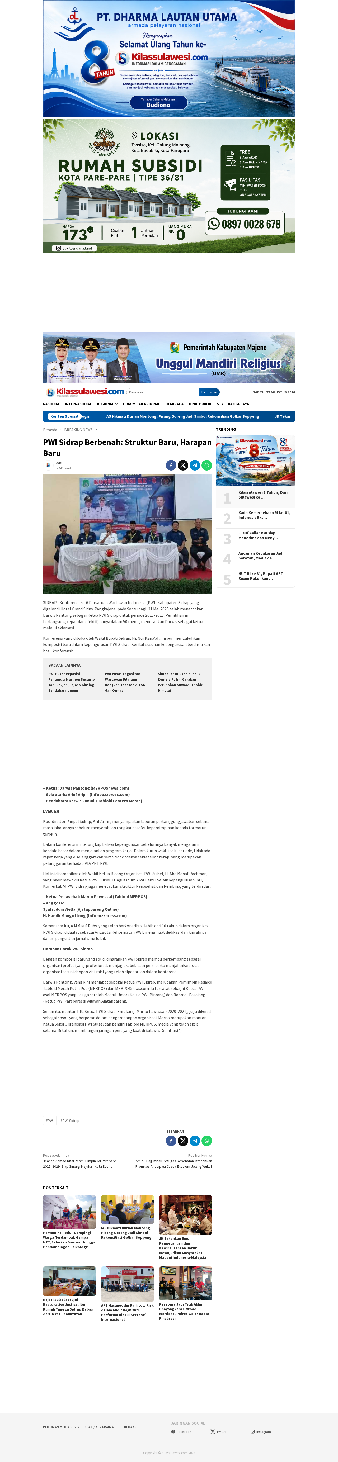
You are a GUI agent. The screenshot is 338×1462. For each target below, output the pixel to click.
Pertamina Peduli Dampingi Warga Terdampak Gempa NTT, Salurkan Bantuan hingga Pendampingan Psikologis (69, 1239)
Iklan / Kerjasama (98, 1427)
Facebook (184, 1432)
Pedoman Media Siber (61, 1427)
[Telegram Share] (195, 465)
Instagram (263, 1432)
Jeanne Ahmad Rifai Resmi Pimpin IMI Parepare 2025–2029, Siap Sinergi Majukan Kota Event (79, 1161)
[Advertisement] (169, 295)
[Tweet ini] (183, 465)
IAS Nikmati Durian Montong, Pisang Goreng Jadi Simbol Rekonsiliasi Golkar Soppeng (111, 416)
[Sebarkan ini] (171, 465)
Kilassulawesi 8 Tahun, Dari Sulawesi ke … (263, 495)
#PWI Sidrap (70, 1120)
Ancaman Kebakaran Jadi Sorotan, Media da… (260, 556)
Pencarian (209, 392)
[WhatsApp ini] (206, 465)
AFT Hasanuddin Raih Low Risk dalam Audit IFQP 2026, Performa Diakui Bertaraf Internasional (127, 1312)
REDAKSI (131, 1427)
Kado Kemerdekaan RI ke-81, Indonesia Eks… (264, 515)
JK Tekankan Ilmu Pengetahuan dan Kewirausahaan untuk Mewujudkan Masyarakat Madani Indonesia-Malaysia (182, 1248)
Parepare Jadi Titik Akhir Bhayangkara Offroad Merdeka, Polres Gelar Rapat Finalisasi (184, 1311)
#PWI (50, 1120)
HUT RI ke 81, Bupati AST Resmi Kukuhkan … (260, 576)
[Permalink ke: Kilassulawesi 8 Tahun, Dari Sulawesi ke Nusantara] (255, 460)
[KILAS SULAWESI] (84, 392)
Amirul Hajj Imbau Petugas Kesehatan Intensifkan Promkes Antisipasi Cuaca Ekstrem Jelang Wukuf (173, 1161)
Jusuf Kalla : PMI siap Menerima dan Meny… (258, 535)
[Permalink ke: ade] (48, 465)
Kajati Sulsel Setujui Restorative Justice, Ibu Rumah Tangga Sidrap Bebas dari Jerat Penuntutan (68, 1306)
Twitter (221, 1432)
